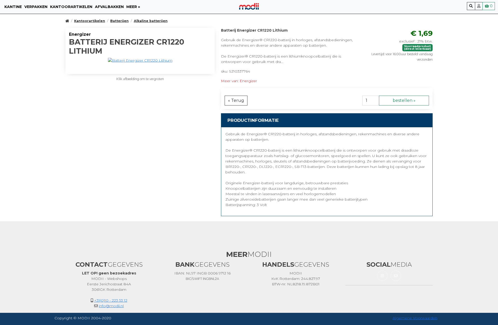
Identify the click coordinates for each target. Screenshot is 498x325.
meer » (133, 6)
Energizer (80, 34)
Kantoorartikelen (71, 6)
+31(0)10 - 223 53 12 (110, 300)
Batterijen (119, 21)
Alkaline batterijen (151, 21)
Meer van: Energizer (239, 81)
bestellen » (404, 100)
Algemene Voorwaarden (415, 318)
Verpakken (35, 6)
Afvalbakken (109, 6)
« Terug (236, 100)
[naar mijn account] (479, 6)
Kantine (13, 6)
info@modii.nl (111, 305)
